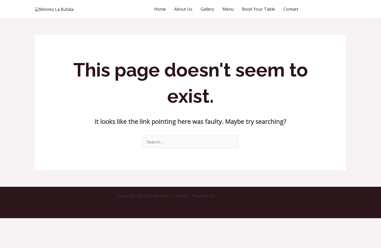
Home (160, 9)
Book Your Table (258, 9)
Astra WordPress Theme (239, 196)
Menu (228, 9)
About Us (183, 9)
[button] (327, 9)
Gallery (207, 9)
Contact (290, 9)
